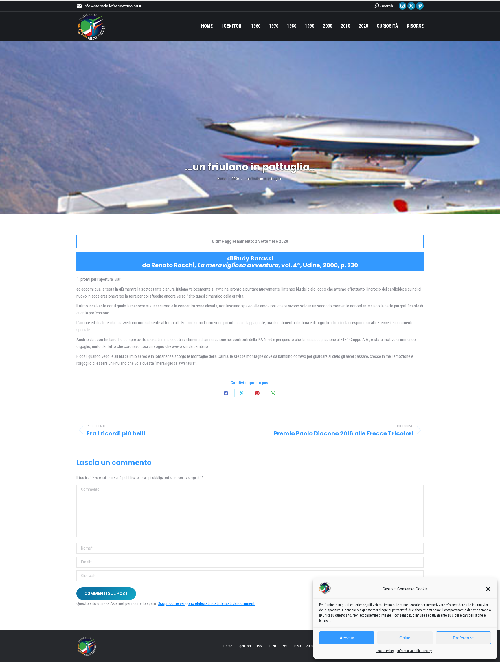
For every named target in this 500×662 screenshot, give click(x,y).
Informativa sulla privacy (414, 651)
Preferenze (463, 637)
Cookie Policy (385, 651)
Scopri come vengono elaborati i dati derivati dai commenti (206, 603)
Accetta (347, 637)
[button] (488, 589)
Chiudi (405, 637)
